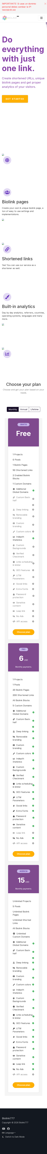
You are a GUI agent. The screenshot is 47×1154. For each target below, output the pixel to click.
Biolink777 (8, 1118)
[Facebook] (8, 1128)
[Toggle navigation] (41, 18)
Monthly (12, 409)
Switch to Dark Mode (15, 1137)
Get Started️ (15, 99)
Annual (23, 409)
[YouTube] (4, 1128)
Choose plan (23, 632)
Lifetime (35, 409)
